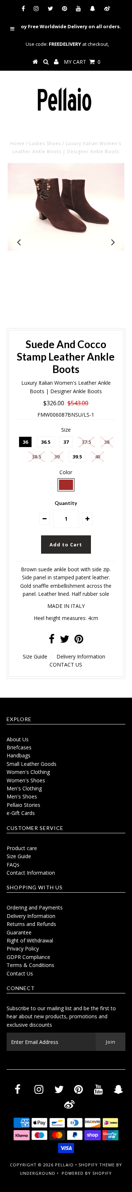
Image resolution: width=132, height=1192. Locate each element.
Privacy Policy (23, 948)
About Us (18, 739)
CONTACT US (66, 664)
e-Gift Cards (21, 812)
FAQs (13, 864)
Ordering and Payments (35, 907)
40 (97, 456)
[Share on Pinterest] (78, 640)
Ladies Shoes (45, 143)
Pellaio (64, 1164)
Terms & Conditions (30, 965)
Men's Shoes (22, 796)
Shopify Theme (96, 1164)
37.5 (86, 442)
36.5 (45, 442)
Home (17, 143)
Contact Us (20, 973)
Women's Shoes (26, 780)
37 (66, 442)
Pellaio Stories (23, 804)
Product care (22, 848)
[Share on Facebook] (52, 640)
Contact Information (31, 872)
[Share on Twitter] (64, 640)
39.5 (77, 456)
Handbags (18, 755)
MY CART (82, 61)
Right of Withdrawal (30, 940)
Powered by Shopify (87, 1173)
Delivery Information (80, 656)
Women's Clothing (28, 771)
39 (56, 456)
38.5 (36, 456)
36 (25, 442)
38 (106, 442)
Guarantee (19, 932)
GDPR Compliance (28, 956)
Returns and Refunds (31, 923)
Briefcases (19, 747)
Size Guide (35, 656)
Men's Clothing (24, 788)
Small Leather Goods (31, 763)
